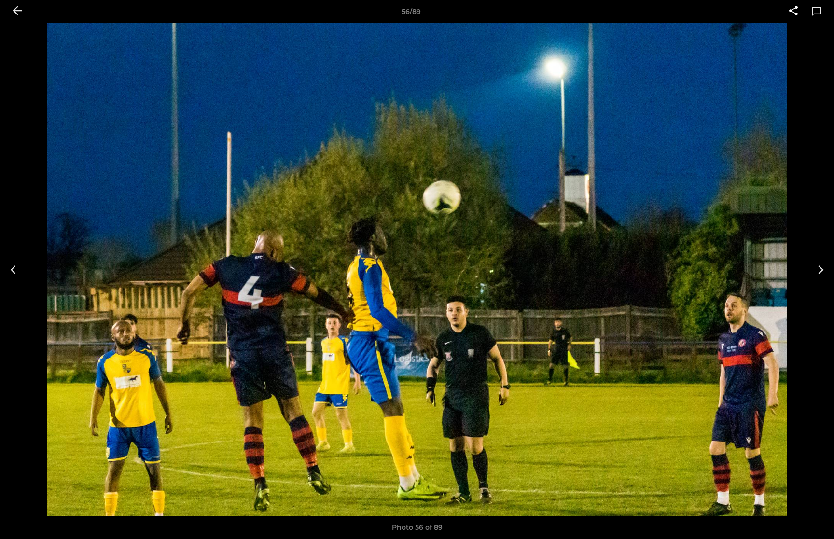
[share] (793, 11)
